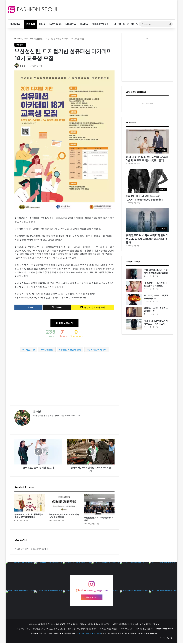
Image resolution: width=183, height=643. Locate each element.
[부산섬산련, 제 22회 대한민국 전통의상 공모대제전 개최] (29, 503)
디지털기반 (29, 349)
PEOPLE (84, 24)
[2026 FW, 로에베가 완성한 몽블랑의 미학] (134, 299)
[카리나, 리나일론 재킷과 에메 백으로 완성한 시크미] (134, 324)
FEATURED (15, 24)
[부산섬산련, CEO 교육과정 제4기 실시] (99, 504)
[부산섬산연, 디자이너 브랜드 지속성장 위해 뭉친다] (64, 503)
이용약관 (80, 633)
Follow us (91, 597)
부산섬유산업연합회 (70, 349)
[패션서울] (33, 9)
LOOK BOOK (55, 24)
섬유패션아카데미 (97, 349)
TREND (42, 24)
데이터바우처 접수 (100, 24)
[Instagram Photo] (20, 576)
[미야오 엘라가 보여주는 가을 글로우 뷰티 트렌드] (134, 286)
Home (19, 38)
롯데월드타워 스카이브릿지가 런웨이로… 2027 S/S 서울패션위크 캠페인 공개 (147, 239)
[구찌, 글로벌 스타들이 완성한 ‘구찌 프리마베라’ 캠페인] (134, 274)
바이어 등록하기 (64, 323)
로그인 (35, 549)
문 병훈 (22, 66)
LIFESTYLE (70, 24)
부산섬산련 (47, 349)
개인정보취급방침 (93, 633)
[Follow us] (91, 585)
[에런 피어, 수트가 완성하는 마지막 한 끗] (134, 312)
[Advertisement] (117, 9)
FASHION (30, 24)
